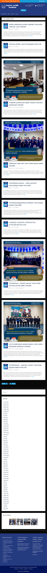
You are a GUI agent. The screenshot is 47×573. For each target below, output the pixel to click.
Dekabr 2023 (6, 426)
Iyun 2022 (5, 461)
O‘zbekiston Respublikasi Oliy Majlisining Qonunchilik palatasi (8, 546)
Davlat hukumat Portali (7, 540)
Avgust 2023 (6, 434)
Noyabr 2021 (6, 474)
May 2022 (5, 463)
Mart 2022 (6, 466)
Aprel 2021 (6, 487)
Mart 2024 (6, 421)
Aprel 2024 (6, 419)
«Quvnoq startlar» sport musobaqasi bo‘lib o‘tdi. (25, 44)
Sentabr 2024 (6, 409)
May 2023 (5, 440)
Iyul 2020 (5, 505)
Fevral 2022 (6, 468)
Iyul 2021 (5, 482)
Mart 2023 (6, 444)
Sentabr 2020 (6, 501)
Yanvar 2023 (6, 447)
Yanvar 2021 (6, 493)
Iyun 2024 (5, 415)
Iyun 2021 (5, 484)
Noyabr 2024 (6, 405)
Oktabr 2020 (6, 499)
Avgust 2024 (6, 411)
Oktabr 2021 (6, 476)
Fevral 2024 (6, 423)
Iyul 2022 (5, 459)
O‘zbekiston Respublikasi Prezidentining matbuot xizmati (8, 543)
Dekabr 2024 (6, 404)
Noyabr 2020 (6, 497)
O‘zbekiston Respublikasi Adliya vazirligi (7, 556)
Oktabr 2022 (6, 453)
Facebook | (16, 568)
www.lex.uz (5, 561)
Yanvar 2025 (6, 402)
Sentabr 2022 (6, 455)
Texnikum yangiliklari (19, 107)
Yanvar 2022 (6, 470)
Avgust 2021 (6, 480)
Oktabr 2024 (6, 407)
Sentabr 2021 (6, 478)
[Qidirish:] (21, 392)
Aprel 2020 (6, 508)
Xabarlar (17, 29)
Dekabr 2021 (6, 472)
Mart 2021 (6, 489)
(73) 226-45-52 (30, 4)
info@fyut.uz (30, 6)
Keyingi (13, 383)
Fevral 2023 (6, 445)
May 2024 (5, 417)
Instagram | (26, 568)
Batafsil (31, 35)
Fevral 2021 (6, 491)
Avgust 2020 (6, 503)
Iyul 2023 (5, 436)
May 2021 (5, 485)
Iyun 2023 (5, 438)
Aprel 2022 (6, 465)
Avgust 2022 (6, 457)
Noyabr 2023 (6, 428)
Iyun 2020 (5, 506)
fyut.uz (11, 29)
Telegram (31, 568)
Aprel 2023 (6, 442)
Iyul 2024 (5, 413)
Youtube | (21, 568)
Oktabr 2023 (6, 430)
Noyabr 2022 (6, 451)
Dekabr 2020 (6, 495)
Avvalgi (3, 383)
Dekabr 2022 (6, 449)
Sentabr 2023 (6, 432)
